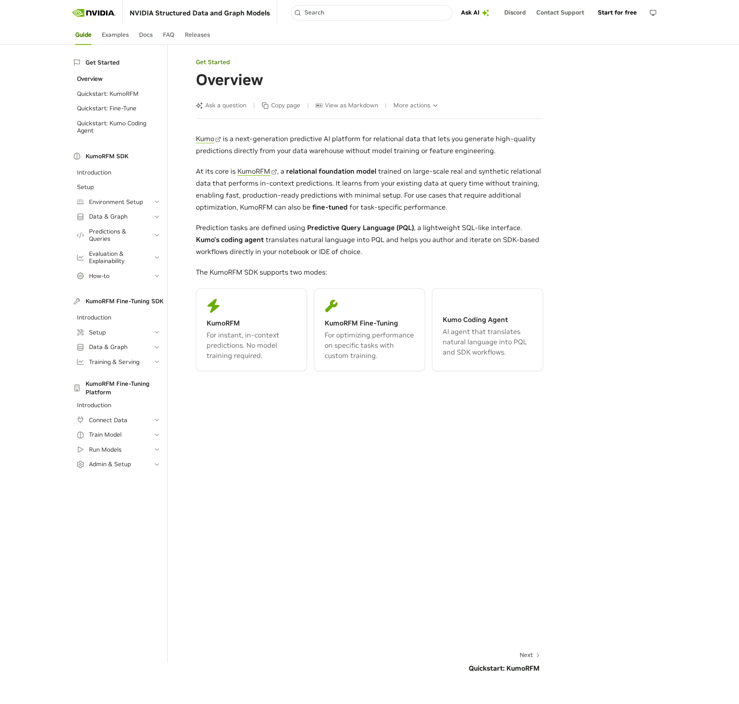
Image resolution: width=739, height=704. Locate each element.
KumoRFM (253, 171)
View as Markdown (351, 105)
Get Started (213, 62)
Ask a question (225, 105)
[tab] (83, 35)
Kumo (205, 138)
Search (314, 12)
